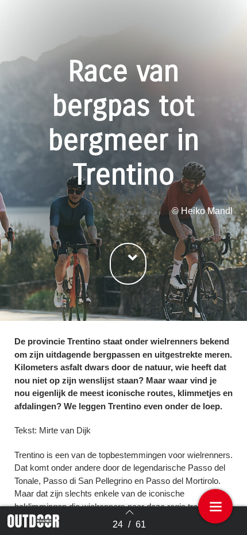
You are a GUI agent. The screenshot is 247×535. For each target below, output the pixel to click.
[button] (128, 264)
